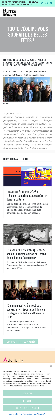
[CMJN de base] (9, 12)
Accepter (27, 393)
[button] (51, 366)
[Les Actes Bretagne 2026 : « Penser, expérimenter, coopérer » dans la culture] (27, 192)
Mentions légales (15, 414)
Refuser (27, 400)
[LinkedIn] (51, 3)
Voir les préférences (27, 408)
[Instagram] (46, 3)
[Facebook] (42, 3)
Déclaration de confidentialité (34, 414)
